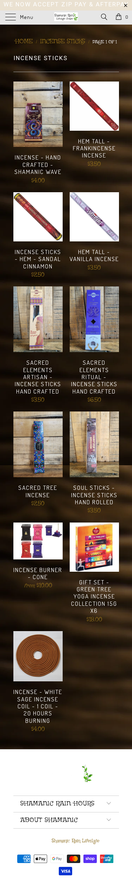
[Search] (103, 17)
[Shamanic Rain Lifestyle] (66, 18)
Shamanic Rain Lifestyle (75, 841)
